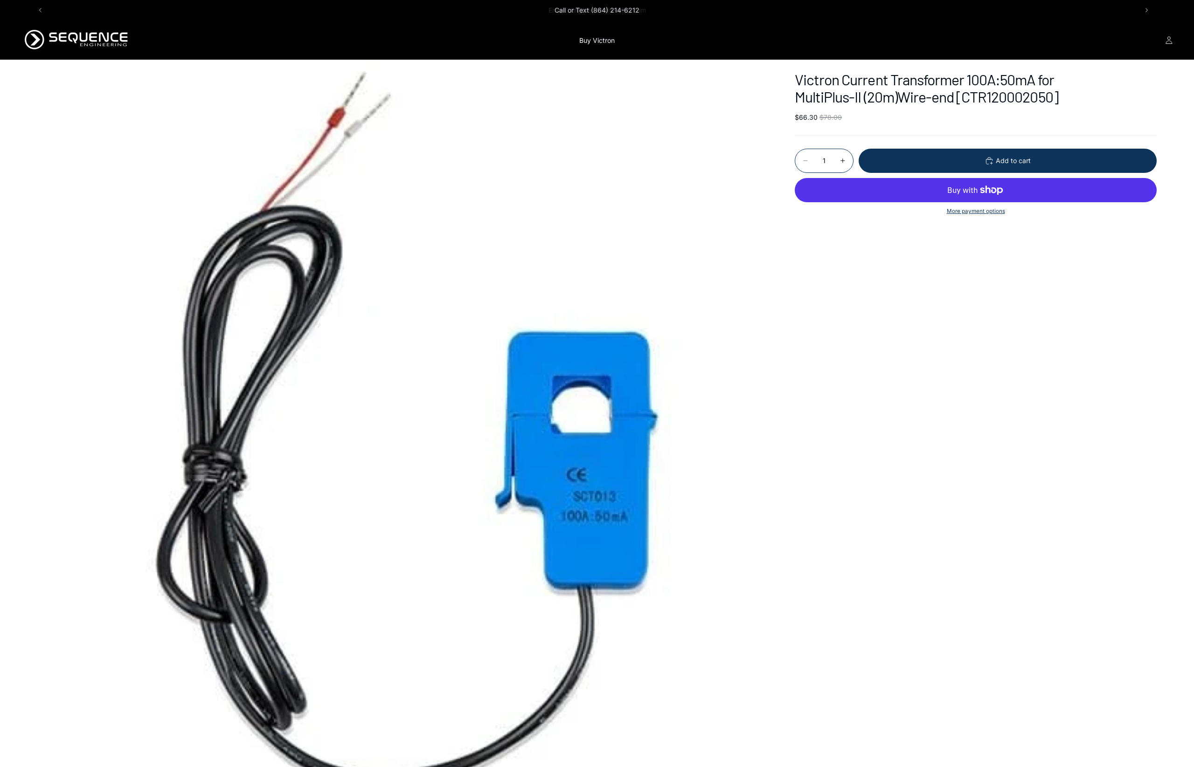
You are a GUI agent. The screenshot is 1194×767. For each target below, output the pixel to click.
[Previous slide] (40, 10)
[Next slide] (1146, 10)
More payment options (976, 211)
